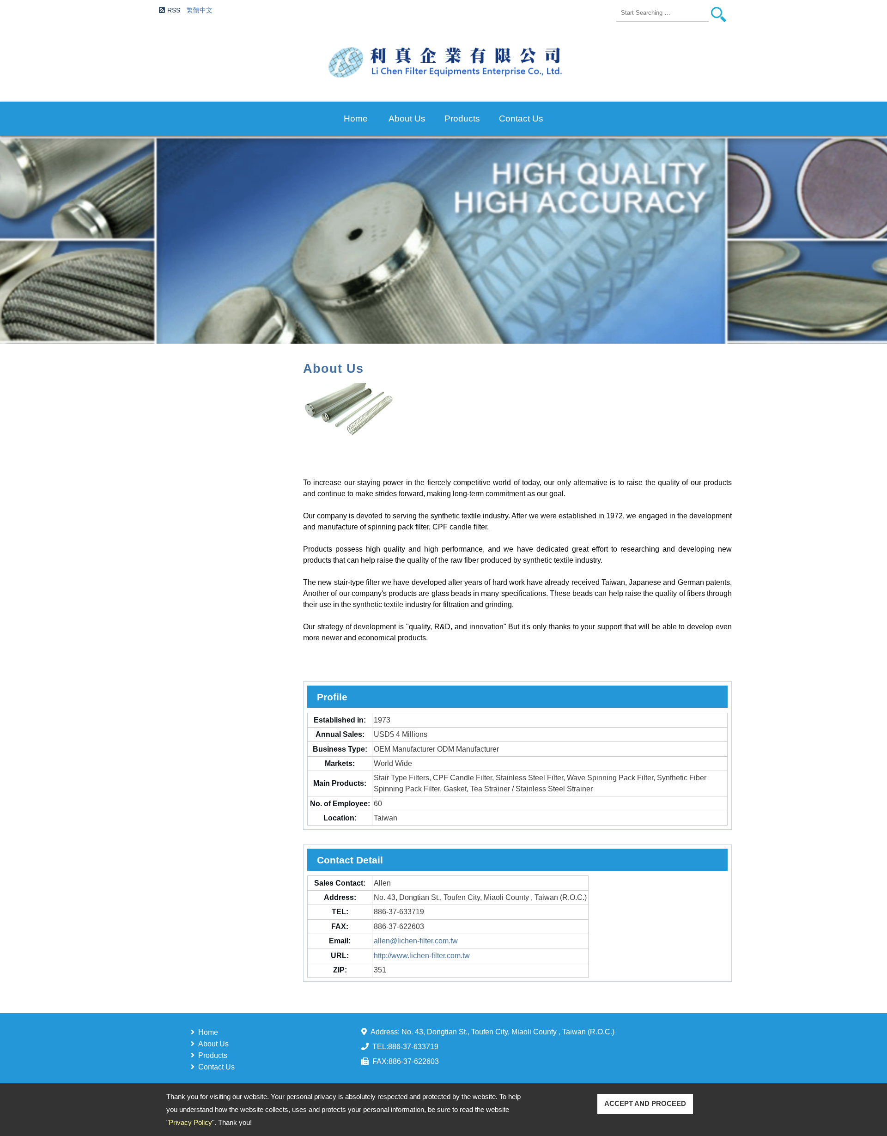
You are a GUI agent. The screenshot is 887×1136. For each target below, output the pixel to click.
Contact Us (521, 118)
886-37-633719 (413, 1047)
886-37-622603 (414, 1061)
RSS (173, 10)
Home (356, 118)
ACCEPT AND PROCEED (645, 1103)
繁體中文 (200, 10)
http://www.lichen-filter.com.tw (422, 956)
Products (462, 118)
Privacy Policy (190, 1122)
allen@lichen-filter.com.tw (416, 941)
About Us (407, 118)
